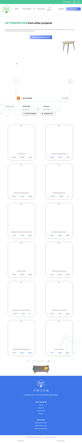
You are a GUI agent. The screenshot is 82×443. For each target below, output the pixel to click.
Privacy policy (61, 441)
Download (73, 9)
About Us (41, 408)
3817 (48, 361)
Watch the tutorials (41, 425)
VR (34, 9)
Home (17, 9)
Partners (41, 413)
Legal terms (20, 441)
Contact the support (41, 422)
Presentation (27, 9)
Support (61, 9)
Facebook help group (41, 428)
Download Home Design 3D (41, 37)
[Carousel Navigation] (43, 81)
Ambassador (48, 113)
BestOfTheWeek (30, 113)
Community (41, 9)
